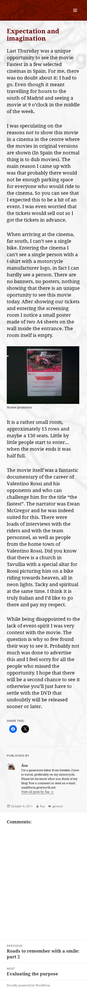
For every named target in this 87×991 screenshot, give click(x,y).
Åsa (42, 806)
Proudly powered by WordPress (28, 985)
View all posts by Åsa (35, 792)
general (57, 806)
